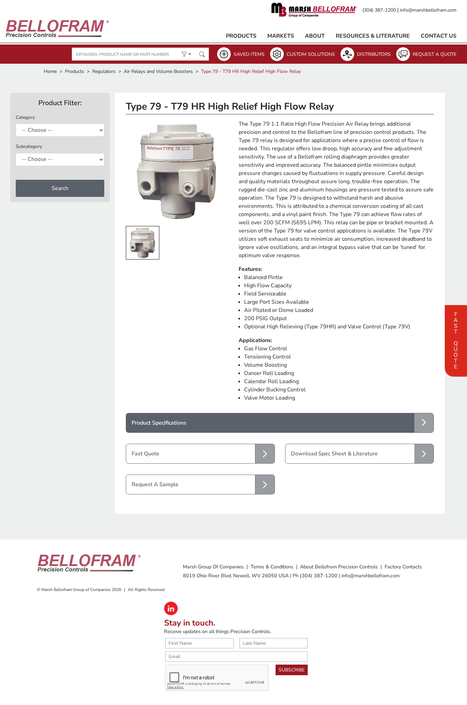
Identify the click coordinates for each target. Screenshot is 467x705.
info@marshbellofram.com (428, 10)
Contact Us (438, 36)
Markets (280, 36)
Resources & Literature (373, 36)
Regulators (104, 71)
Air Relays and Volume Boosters (158, 71)
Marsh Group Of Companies (213, 566)
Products (241, 36)
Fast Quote (455, 340)
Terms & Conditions (272, 566)
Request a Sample (155, 484)
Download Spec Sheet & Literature (334, 453)
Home (50, 71)
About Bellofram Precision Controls (339, 566)
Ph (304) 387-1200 (315, 575)
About (315, 36)
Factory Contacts (403, 566)
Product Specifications (159, 423)
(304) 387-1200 (379, 10)
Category (25, 117)
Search (60, 188)
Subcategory (29, 146)
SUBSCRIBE (292, 670)
